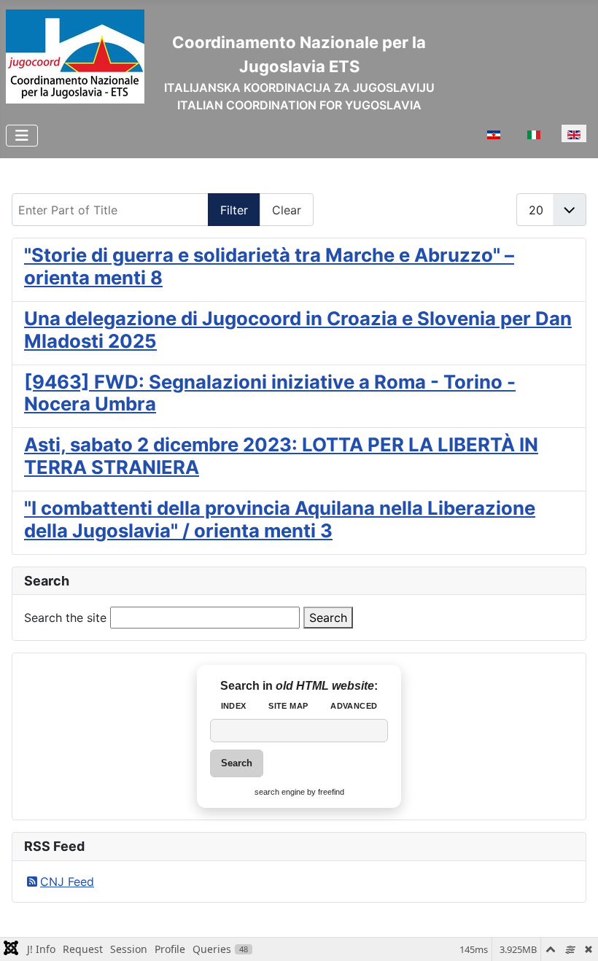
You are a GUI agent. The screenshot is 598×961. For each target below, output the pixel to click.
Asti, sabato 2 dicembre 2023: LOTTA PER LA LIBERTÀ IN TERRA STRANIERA (281, 455)
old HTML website (325, 686)
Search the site (65, 617)
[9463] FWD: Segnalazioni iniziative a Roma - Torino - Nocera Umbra (270, 393)
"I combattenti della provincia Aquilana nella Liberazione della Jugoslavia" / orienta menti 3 (279, 519)
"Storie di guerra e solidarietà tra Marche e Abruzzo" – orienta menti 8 (269, 266)
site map (288, 705)
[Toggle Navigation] (22, 136)
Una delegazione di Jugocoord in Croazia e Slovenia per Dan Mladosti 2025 (298, 329)
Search (328, 617)
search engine (280, 791)
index (233, 705)
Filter (234, 210)
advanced (353, 705)
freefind (331, 791)
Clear (286, 210)
